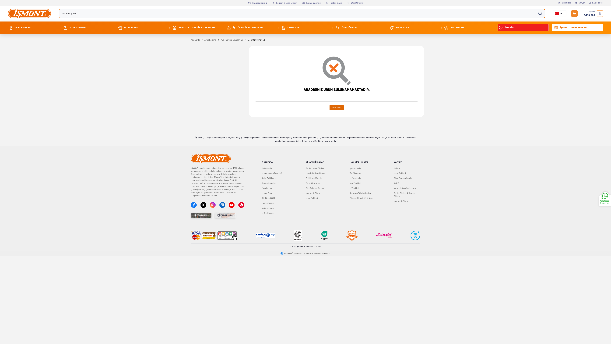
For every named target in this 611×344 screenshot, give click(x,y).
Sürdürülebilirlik (268, 198)
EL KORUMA (131, 27)
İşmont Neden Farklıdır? (272, 173)
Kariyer (582, 3)
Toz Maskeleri (356, 173)
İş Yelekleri (354, 188)
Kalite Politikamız (269, 178)
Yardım (398, 162)
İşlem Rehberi (312, 198)
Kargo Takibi (597, 3)
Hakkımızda (566, 3)
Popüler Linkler (359, 162)
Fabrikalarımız (268, 203)
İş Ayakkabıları (356, 168)
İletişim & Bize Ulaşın (286, 3)
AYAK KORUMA (78, 27)
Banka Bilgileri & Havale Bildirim (404, 194)
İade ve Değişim (313, 193)
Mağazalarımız (259, 3)
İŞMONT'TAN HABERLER (573, 27)
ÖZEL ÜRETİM (349, 27)
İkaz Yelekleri (355, 183)
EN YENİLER (457, 27)
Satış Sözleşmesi (313, 183)
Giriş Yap (589, 15)
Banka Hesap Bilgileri (315, 168)
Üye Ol (592, 12)
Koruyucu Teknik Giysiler (360, 193)
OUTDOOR (293, 27)
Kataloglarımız (313, 3)
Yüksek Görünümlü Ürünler (361, 198)
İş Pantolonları (356, 178)
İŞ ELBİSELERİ (23, 27)
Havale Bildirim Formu (315, 173)
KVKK (396, 183)
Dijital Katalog (226, 215)
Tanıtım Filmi (202, 215)
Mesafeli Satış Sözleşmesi (405, 188)
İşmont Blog (267, 193)
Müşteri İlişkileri (315, 162)
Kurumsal (267, 162)
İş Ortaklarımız (268, 213)
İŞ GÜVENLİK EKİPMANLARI (248, 27)
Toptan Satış (336, 3)
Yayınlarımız (267, 188)
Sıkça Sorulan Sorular (403, 178)
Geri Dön (336, 107)
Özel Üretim (357, 3)
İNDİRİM (509, 27)
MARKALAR (402, 27)
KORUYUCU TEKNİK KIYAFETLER (197, 27)
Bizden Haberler (269, 183)
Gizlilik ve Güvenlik (314, 178)
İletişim (397, 168)
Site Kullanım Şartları (315, 188)
